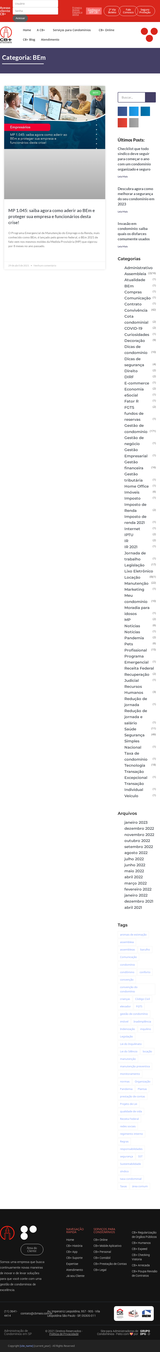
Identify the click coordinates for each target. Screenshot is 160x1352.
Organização (142, 1081)
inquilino (145, 1029)
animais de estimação (133, 934)
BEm (129, 286)
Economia (134, 389)
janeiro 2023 (136, 822)
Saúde (130, 729)
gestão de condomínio (134, 1014)
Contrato (133, 304)
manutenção (128, 1059)
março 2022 (135, 883)
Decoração (134, 340)
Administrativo (138, 268)
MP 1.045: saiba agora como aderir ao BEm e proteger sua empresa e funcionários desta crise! (51, 216)
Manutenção (136, 583)
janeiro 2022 (136, 895)
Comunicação (137, 298)
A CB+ (41, 30)
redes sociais (128, 1126)
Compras (133, 292)
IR (126, 541)
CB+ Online (106, 30)
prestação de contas (132, 1096)
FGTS (129, 407)
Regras (124, 1141)
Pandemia (134, 638)
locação (147, 1051)
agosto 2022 (136, 852)
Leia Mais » (15, 255)
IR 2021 (131, 547)
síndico (124, 1171)
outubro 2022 (137, 840)
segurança (126, 1156)
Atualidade (134, 280)
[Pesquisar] (150, 97)
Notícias (132, 632)
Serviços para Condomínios (72, 30)
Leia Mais (123, 176)
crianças (125, 999)
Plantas (142, 1089)
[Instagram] (154, 31)
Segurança (134, 735)
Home (27, 30)
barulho (145, 949)
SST (140, 1156)
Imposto (132, 498)
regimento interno (131, 1134)
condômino (127, 972)
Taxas (123, 1186)
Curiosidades (136, 334)
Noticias (132, 626)
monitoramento (130, 1074)
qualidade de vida (131, 1111)
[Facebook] (144, 31)
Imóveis (131, 492)
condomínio (127, 964)
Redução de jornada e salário (135, 717)
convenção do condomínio (129, 989)
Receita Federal (139, 668)
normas (125, 1081)
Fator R (131, 401)
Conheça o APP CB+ (94, 11)
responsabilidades (131, 1149)
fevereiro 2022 (137, 889)
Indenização (127, 1029)
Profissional (135, 650)
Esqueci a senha (77, 13)
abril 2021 (133, 907)
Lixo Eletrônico (138, 571)
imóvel (124, 1021)
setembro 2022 (138, 846)
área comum (140, 1186)
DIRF (129, 377)
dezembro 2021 (138, 901)
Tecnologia (134, 765)
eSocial (131, 395)
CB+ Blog (29, 39)
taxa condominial (130, 1179)
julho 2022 (134, 859)
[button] (122, 111)
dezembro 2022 (139, 828)
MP (127, 619)
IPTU (128, 535)
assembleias (127, 949)
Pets (128, 644)
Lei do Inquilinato (131, 1044)
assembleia (127, 942)
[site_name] (26, 1346)
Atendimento (50, 39)
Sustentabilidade (130, 1164)
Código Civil (142, 999)
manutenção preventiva (135, 1066)
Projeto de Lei (128, 1104)
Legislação (134, 565)
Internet (132, 529)
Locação (132, 577)
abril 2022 (133, 877)
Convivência (136, 310)
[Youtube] (149, 38)
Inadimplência (142, 1021)
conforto (145, 972)
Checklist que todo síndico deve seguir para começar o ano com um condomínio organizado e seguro (134, 158)
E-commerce (136, 383)
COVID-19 (133, 328)
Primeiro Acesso (77, 8)
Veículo (131, 796)
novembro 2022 (139, 834)
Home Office (136, 486)
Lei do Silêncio (129, 1051)
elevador (125, 1006)
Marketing (134, 589)
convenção (127, 979)
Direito (131, 371)
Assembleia (135, 274)
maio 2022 (134, 871)
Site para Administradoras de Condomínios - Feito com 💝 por (117, 1332)
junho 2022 (134, 865)
